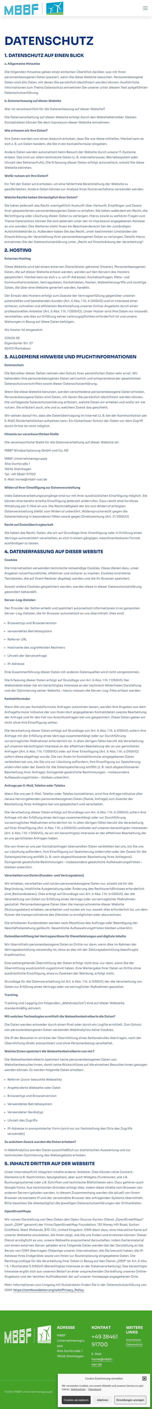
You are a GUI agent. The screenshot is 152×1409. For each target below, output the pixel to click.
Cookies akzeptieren (76, 1400)
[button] (144, 1378)
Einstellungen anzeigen (130, 1400)
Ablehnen (102, 1400)
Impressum (94, 1389)
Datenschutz (78, 1389)
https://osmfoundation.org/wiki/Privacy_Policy (48, 1290)
